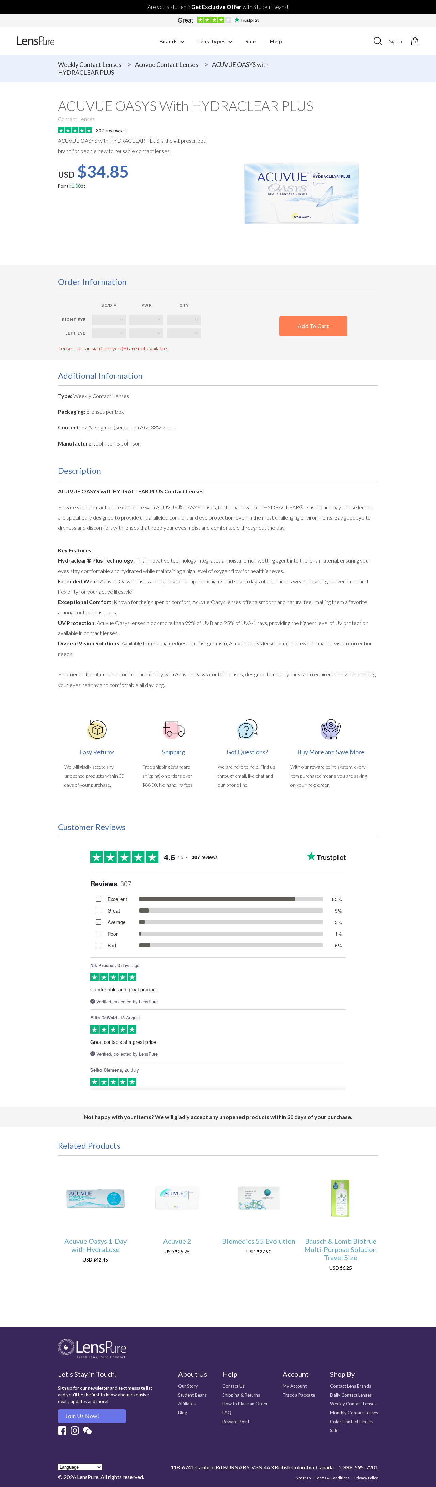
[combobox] (378, 41)
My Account (295, 1386)
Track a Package (299, 1395)
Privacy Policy (366, 1478)
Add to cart (313, 326)
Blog (182, 1412)
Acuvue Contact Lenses (166, 64)
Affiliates (187, 1403)
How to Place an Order (245, 1403)
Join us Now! (82, 1416)
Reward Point (235, 1421)
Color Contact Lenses (351, 1421)
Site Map (303, 1478)
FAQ (226, 1412)
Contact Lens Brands (350, 1386)
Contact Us (233, 1386)
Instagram (75, 1430)
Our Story (188, 1386)
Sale (250, 41)
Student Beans (192, 1395)
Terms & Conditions (332, 1478)
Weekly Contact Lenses (89, 64)
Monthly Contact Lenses (354, 1412)
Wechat (87, 1430)
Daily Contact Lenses (351, 1395)
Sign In (396, 41)
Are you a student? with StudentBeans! (218, 6)
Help (276, 41)
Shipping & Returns (241, 1395)
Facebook (62, 1430)
